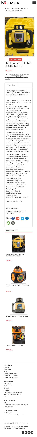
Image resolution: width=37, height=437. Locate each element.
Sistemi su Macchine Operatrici (13, 415)
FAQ (5, 396)
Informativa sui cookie (11, 375)
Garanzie (6, 388)
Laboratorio (7, 384)
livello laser (19, 77)
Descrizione (11, 85)
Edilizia (6, 402)
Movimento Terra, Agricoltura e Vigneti (16, 404)
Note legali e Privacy (10, 373)
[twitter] (25, 432)
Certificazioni (8, 386)
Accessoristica (8, 407)
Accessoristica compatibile (12, 394)
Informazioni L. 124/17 (11, 377)
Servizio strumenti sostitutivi (13, 392)
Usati (11, 9)
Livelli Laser (18, 9)
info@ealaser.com (21, 428)
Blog (5, 371)
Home (7, 9)
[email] (31, 432)
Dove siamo (8, 369)
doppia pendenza (10, 77)
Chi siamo (7, 367)
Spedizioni (7, 390)
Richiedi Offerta (16, 59)
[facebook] (23, 432)
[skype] (28, 432)
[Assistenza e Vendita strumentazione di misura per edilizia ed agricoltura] (10, 4)
